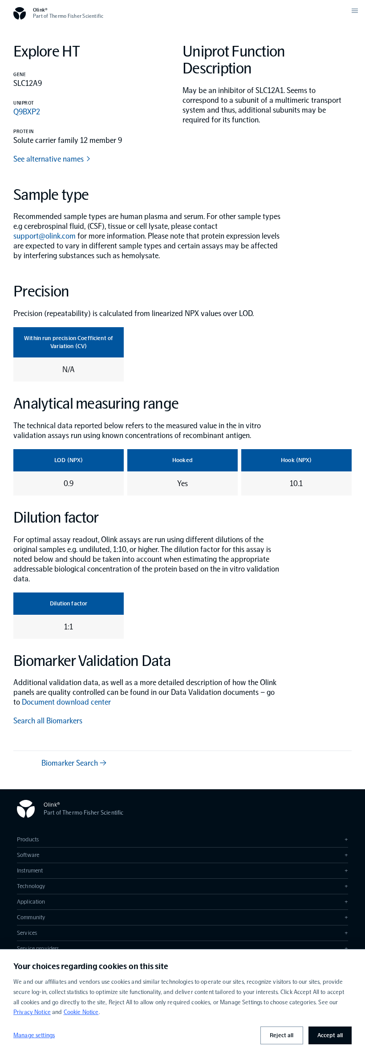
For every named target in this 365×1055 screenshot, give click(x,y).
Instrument (182, 870)
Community (182, 917)
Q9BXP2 (26, 112)
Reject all (281, 1035)
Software (182, 855)
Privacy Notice (32, 1012)
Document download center (66, 702)
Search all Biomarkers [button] (47, 721)
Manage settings (34, 1035)
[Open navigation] (354, 10)
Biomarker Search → (73, 763)
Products (182, 839)
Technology (182, 886)
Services (182, 933)
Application (182, 901)
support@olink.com (44, 236)
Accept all (330, 1035)
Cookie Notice (81, 1012)
